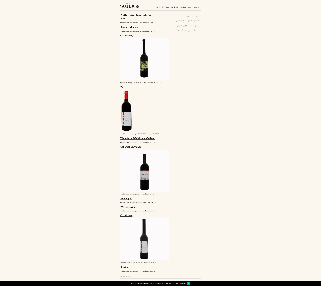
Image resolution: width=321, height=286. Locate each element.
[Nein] (319, 283)
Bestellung (182, 7)
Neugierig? (174, 7)
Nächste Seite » (125, 276)
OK (188, 283)
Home (158, 7)
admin (147, 15)
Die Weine (165, 7)
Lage (189, 7)
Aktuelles (196, 7)
